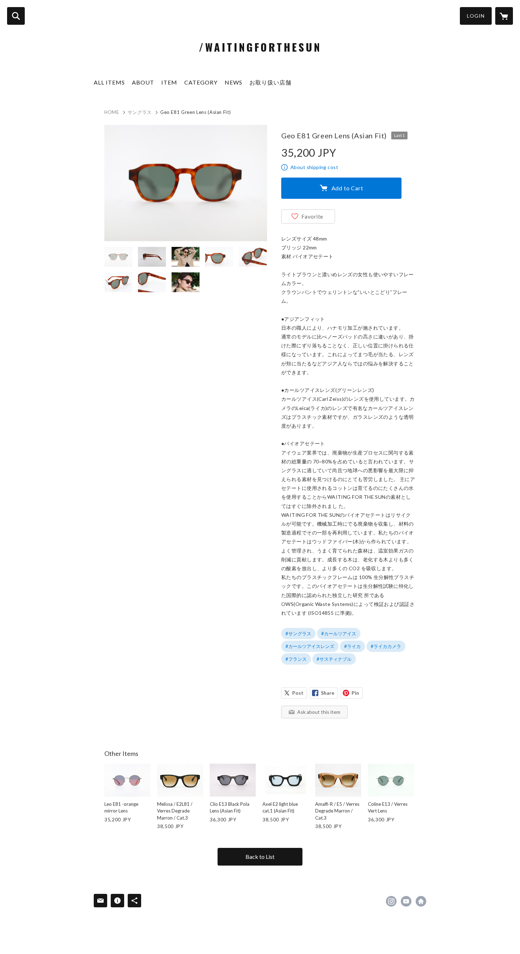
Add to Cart (347, 188)
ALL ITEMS (109, 82)
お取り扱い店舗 (270, 82)
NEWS (233, 82)
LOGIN (476, 16)
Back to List (260, 856)
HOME (111, 112)
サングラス (140, 112)
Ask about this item (318, 712)
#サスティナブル (334, 659)
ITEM (169, 82)
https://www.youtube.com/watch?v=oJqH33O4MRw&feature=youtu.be (406, 901)
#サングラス (298, 633)
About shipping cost (314, 167)
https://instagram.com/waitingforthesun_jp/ (391, 901)
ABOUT (143, 82)
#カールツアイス (338, 633)
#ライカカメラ (386, 646)
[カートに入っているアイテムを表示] (504, 16)
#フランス (296, 659)
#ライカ (352, 646)
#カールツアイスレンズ (309, 646)
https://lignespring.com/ (421, 901)
